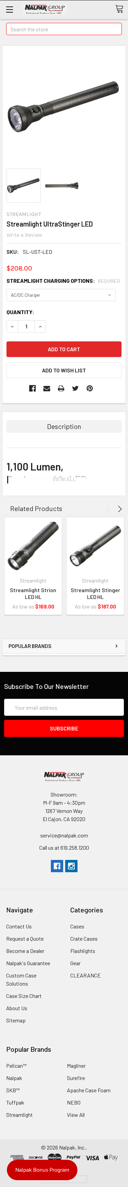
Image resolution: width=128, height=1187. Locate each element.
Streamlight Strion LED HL (33, 593)
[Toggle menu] (9, 9)
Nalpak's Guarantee (28, 963)
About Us (16, 1008)
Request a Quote (25, 938)
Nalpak (14, 1078)
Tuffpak (15, 1102)
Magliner (76, 1065)
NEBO (74, 1102)
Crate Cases (84, 938)
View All (76, 1114)
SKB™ (13, 1090)
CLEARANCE (85, 975)
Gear (75, 963)
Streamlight (19, 1114)
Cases (77, 926)
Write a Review (24, 235)
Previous (108, 509)
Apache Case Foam (89, 1090)
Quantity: (20, 312)
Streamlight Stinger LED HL (95, 593)
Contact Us (19, 926)
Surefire (76, 1078)
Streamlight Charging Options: (63, 280)
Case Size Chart (24, 995)
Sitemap (16, 1020)
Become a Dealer (25, 950)
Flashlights (82, 950)
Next (119, 509)
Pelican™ (16, 1065)
